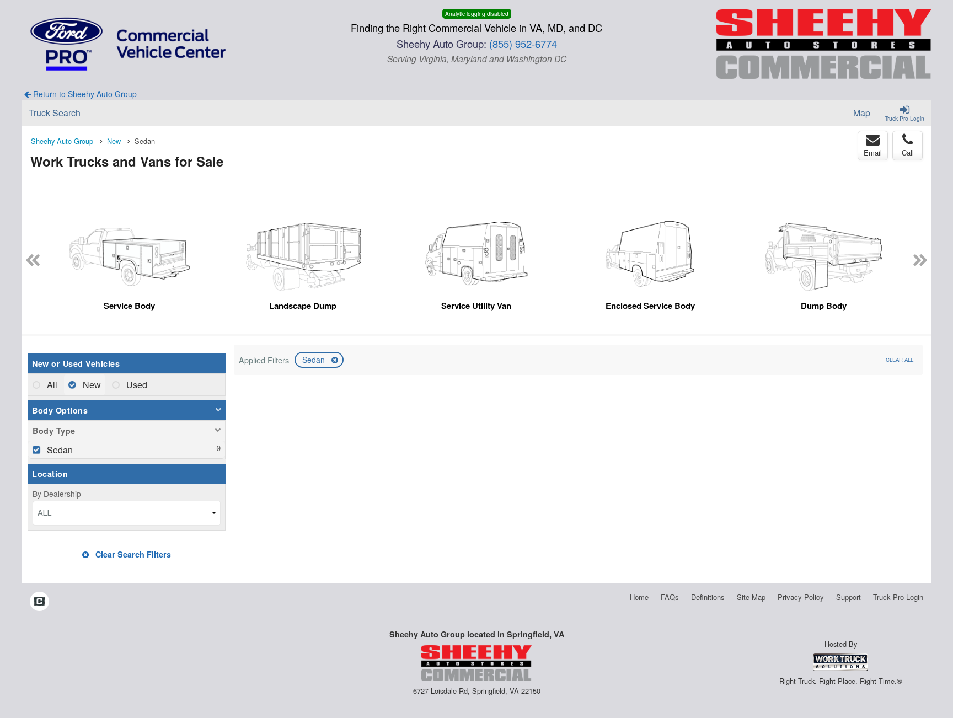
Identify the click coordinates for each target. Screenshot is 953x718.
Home (639, 597)
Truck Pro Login (898, 597)
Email (873, 152)
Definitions (708, 597)
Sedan (314, 359)
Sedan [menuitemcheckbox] (59, 449)
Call (908, 152)
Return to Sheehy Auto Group (84, 93)
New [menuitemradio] (91, 384)
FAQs (670, 597)
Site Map (751, 597)
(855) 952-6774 (523, 43)
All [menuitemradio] (51, 384)
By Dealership (57, 494)
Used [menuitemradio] (135, 384)
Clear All (899, 359)
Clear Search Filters (132, 554)
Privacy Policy (801, 597)
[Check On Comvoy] (39, 601)
